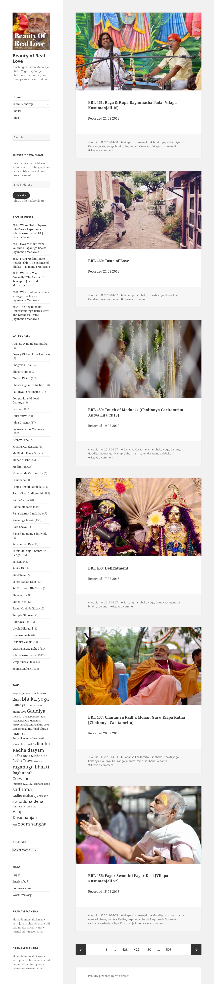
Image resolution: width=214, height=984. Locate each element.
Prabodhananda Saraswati (28, 738)
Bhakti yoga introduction (28, 385)
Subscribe (21, 195)
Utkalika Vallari (22, 642)
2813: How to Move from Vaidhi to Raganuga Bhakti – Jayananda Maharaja (30, 248)
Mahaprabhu (20, 728)
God (25, 716)
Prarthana (19, 480)
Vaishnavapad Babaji (26, 648)
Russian (17, 783)
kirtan (29, 724)
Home (17, 97)
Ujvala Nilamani (23, 628)
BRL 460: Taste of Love (108, 260)
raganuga (37, 761)
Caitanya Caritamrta (26, 392)
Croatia (30, 705)
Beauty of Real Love (29, 58)
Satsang (17, 561)
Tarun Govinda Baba (26, 608)
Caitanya (19, 705)
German (17, 716)
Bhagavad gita (19, 693)
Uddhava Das (21, 622)
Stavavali (18, 595)
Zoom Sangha (21, 668)
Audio (94, 142)
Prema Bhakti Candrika (27, 487)
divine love (19, 711)
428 (126, 949)
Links (16, 118)
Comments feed (22, 888)
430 (149, 949)
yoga (15, 824)
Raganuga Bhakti (23, 520)
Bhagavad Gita (22, 365)
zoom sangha (32, 824)
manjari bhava (38, 729)
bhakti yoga (35, 698)
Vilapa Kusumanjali (25, 655)
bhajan (41, 693)
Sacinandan (28, 784)
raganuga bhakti (31, 766)
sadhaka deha (42, 783)
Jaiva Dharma (21, 422)
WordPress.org (22, 895)
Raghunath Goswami (138, 146)
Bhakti (17, 111)
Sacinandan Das (23, 544)
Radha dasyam (28, 750)
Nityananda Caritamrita (28, 473)
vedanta (162, 761)
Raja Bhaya (20, 527)
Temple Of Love (23, 615)
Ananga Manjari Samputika (30, 343)
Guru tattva (20, 416)
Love (46, 724)
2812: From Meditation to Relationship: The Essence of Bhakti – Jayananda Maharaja (31, 263)
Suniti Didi (19, 602)
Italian (36, 717)
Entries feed (20, 881)
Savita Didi (19, 568)
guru (30, 716)
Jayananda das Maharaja (28, 429)
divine (39, 705)
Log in (16, 875)
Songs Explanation (24, 582)
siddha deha (31, 801)
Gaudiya (36, 711)
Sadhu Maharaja (23, 104)
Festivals (18, 409)
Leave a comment (102, 150)
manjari (181, 915)
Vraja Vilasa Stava (24, 662)
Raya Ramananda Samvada (30, 533)
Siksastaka (19, 575)
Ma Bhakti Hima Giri (26, 453)
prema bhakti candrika (24, 744)
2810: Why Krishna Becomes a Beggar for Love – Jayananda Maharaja (31, 296)
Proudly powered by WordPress (108, 976)
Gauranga (94, 146)
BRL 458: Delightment (108, 568)
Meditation (20, 467)
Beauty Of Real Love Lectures (31, 354)
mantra (19, 733)
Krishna (38, 724)
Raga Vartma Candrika (27, 513)
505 (170, 949)
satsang (43, 795)
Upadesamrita (22, 635)
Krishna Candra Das (25, 446)
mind (145, 453)
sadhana (22, 789)
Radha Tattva (21, 500)
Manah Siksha (21, 460)
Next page (196, 949)
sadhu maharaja (25, 795)
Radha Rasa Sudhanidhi (28, 493)
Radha (43, 743)
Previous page (81, 949)
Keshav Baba (21, 440)
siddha (16, 802)
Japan (43, 716)
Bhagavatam (20, 372)
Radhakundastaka (24, 507)
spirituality (19, 806)
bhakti (17, 699)
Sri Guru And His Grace (27, 588)
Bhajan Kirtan (21, 378)
